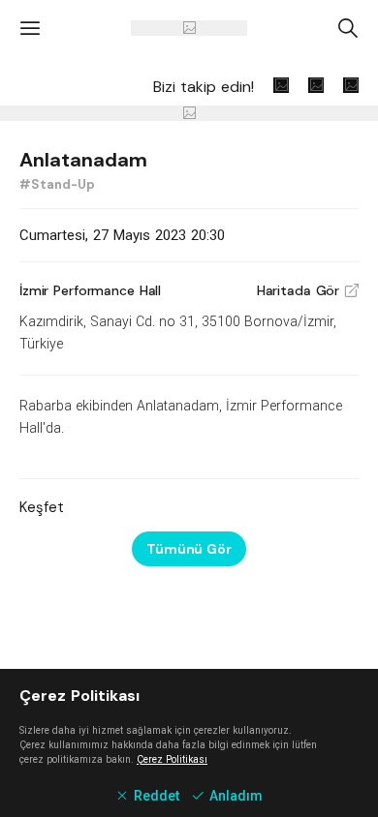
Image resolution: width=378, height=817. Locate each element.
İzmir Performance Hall (90, 290)
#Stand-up (57, 184)
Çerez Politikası (172, 759)
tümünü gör (189, 549)
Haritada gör (308, 290)
